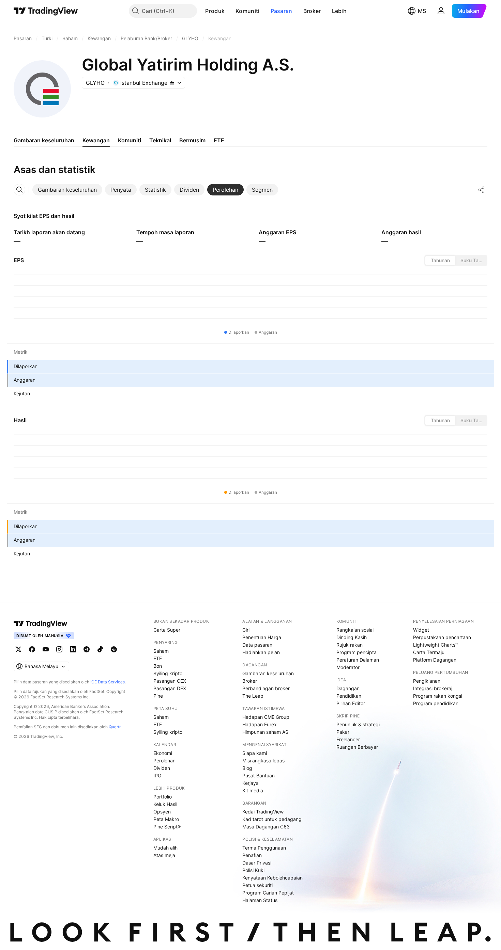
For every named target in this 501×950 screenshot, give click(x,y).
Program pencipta (356, 652)
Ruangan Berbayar (357, 747)
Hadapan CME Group (265, 717)
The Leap (252, 696)
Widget (421, 630)
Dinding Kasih (351, 637)
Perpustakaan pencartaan (442, 637)
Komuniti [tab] (129, 140)
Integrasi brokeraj (432, 688)
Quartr (115, 726)
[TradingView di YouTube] (45, 649)
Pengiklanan (426, 681)
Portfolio (162, 796)
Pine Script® (167, 826)
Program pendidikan (435, 703)
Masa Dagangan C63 (266, 826)
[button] (230, 11)
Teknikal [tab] (160, 140)
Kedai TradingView (263, 811)
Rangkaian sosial (355, 630)
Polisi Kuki (253, 870)
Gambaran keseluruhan (268, 673)
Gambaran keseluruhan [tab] (44, 140)
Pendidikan (348, 696)
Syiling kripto (167, 673)
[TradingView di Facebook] (32, 649)
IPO (157, 775)
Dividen (161, 768)
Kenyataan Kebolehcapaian (272, 878)
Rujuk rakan (349, 645)
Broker (312, 10)
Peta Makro (166, 819)
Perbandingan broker (266, 688)
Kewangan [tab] (96, 140)
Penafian (252, 855)
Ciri (245, 630)
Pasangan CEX (169, 681)
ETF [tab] (219, 140)
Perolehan (164, 760)
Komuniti (247, 10)
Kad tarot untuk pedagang (272, 819)
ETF (157, 658)
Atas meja (164, 855)
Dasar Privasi (256, 863)
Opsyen (162, 811)
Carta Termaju (428, 652)
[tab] (67, 189)
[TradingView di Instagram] (59, 649)
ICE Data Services (107, 681)
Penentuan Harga (261, 637)
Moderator (348, 667)
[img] (172, 83)
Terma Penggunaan (264, 848)
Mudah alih (165, 848)
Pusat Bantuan (258, 775)
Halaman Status (259, 900)
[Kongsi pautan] (481, 189)
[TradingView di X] (18, 649)
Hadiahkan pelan (261, 652)
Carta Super (166, 630)
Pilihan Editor (350, 703)
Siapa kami (254, 753)
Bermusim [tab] (192, 140)
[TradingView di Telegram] (86, 649)
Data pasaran (257, 645)
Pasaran (281, 10)
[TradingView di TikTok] (100, 649)
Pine (158, 696)
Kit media (252, 790)
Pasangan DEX (169, 688)
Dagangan (348, 688)
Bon (157, 666)
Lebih (339, 10)
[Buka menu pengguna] (441, 11)
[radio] (440, 260)
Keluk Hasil (165, 804)
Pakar (342, 732)
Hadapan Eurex (259, 724)
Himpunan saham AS (265, 732)
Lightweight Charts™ (435, 645)
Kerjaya (250, 783)
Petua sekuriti (257, 885)
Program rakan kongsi (437, 696)
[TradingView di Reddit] (114, 649)
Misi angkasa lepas (263, 760)
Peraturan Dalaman (357, 660)
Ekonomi (162, 753)
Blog (247, 768)
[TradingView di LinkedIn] (73, 649)
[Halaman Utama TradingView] (46, 11)
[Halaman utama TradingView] (40, 623)
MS (422, 10)
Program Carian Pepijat (268, 893)
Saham (161, 651)
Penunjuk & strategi (358, 724)
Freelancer (348, 739)
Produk (215, 10)
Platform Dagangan (434, 660)
